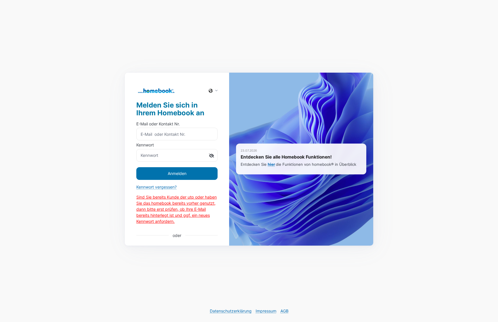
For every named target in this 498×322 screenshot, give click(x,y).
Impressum (266, 310)
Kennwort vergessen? (156, 186)
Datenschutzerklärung (231, 310)
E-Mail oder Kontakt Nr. (158, 123)
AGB (284, 310)
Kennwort (145, 144)
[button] (211, 90)
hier (271, 164)
